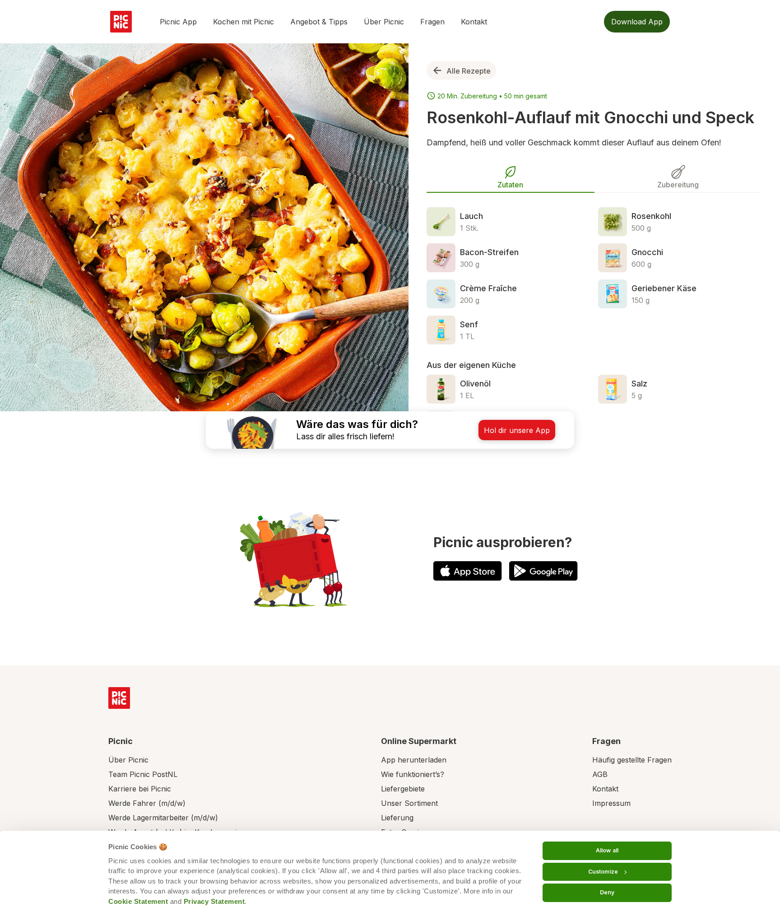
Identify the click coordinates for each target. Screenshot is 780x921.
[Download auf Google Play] (543, 571)
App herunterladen (413, 759)
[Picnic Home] (119, 698)
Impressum (611, 803)
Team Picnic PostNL (142, 774)
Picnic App (178, 21)
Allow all (607, 850)
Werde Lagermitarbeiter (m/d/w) (163, 817)
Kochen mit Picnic (243, 21)
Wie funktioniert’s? (412, 774)
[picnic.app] (121, 22)
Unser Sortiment (409, 803)
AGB (600, 774)
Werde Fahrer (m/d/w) (147, 803)
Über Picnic (384, 21)
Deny (607, 892)
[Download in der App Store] (467, 571)
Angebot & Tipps (319, 21)
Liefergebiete (403, 788)
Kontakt (474, 21)
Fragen (432, 21)
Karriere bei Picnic (139, 788)
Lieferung (397, 817)
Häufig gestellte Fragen (632, 759)
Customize (603, 871)
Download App (637, 21)
